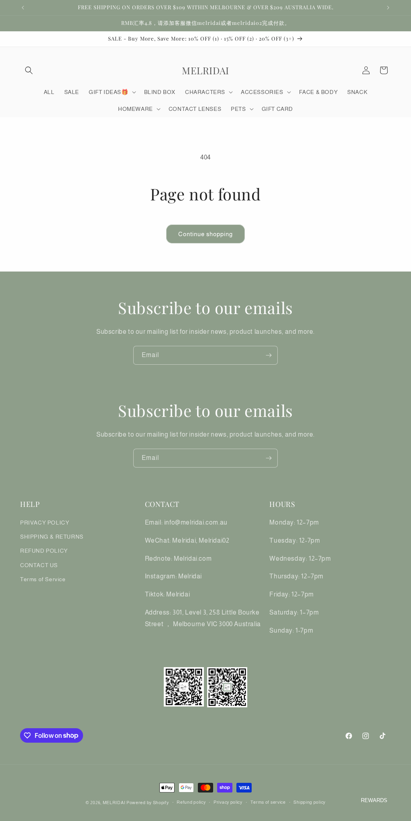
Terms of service (268, 802)
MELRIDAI (114, 802)
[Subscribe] (268, 355)
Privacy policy (228, 802)
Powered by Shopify (147, 802)
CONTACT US (39, 565)
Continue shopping (205, 234)
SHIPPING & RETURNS (51, 536)
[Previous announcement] (23, 7)
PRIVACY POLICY (44, 522)
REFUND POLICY (44, 550)
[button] (29, 70)
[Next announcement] (388, 7)
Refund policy (191, 802)
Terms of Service (43, 579)
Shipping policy (309, 802)
